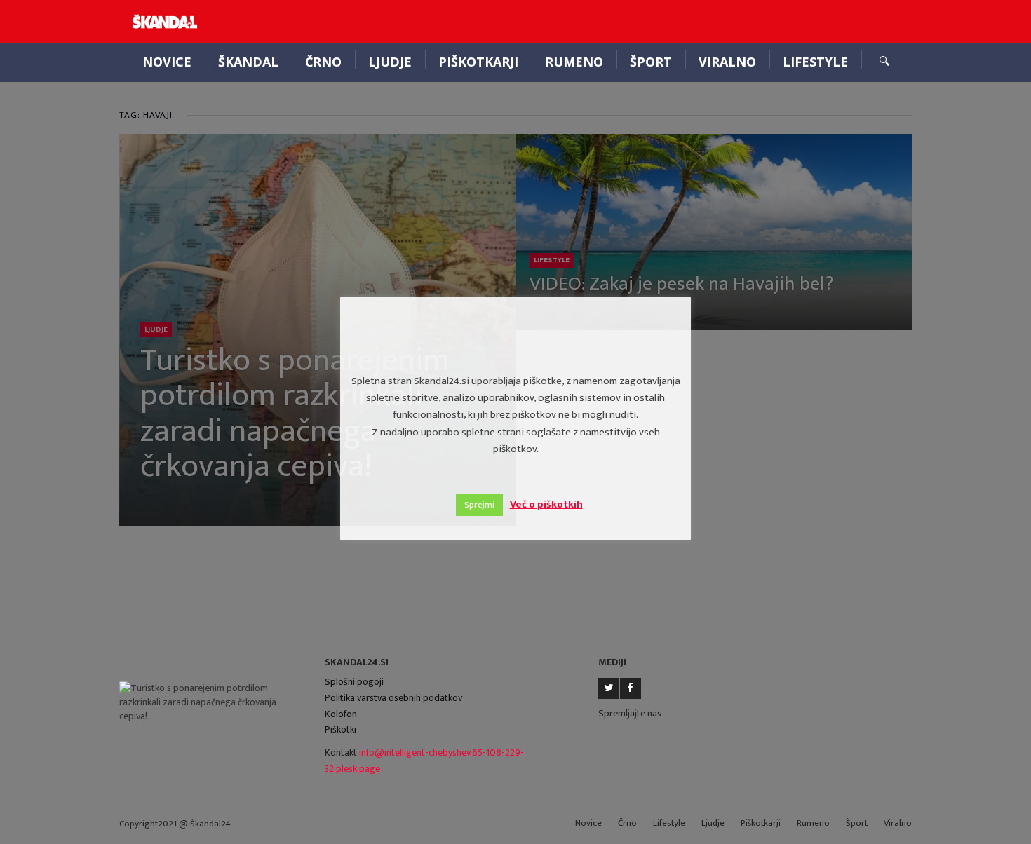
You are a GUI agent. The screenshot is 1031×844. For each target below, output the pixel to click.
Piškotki (340, 729)
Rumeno (574, 61)
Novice (166, 61)
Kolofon (341, 714)
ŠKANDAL (248, 61)
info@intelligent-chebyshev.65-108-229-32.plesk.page (424, 760)
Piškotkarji (478, 61)
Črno (323, 61)
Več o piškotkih (546, 504)
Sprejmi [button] (479, 504)
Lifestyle (815, 61)
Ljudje (390, 61)
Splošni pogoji (354, 682)
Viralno (727, 61)
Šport (651, 61)
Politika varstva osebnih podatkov (393, 698)
